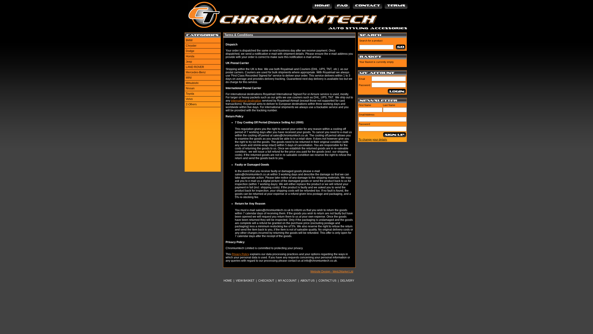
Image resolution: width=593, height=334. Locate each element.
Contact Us (327, 280)
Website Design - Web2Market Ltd (331, 271)
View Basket (245, 280)
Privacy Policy (240, 254)
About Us (307, 280)
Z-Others (191, 104)
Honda (190, 56)
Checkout (266, 280)
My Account (287, 280)
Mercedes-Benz (196, 72)
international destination (246, 100)
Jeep (189, 61)
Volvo (189, 99)
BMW (189, 40)
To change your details (373, 139)
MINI (189, 77)
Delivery (347, 280)
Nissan (190, 88)
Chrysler (191, 45)
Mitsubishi (192, 83)
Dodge (190, 51)
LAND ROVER (195, 67)
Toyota (190, 93)
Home (228, 280)
